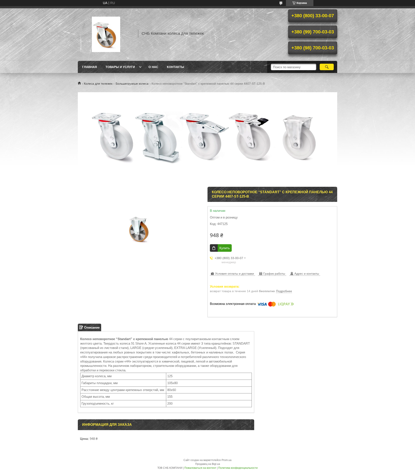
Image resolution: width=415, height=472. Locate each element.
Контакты (175, 67)
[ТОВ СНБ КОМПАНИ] (106, 33)
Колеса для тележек (98, 83)
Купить (224, 248)
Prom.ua (226, 460)
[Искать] (327, 67)
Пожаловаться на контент (200, 467)
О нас (153, 67)
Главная (89, 67)
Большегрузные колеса (132, 83)
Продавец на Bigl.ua (207, 464)
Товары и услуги (120, 67)
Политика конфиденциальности (238, 467)
